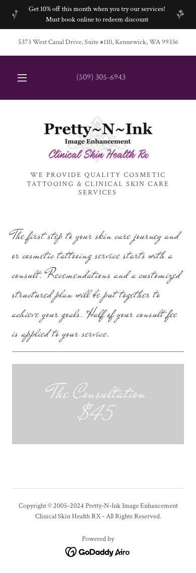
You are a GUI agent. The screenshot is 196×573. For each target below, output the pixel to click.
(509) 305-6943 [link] (101, 77)
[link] (98, 139)
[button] (22, 78)
